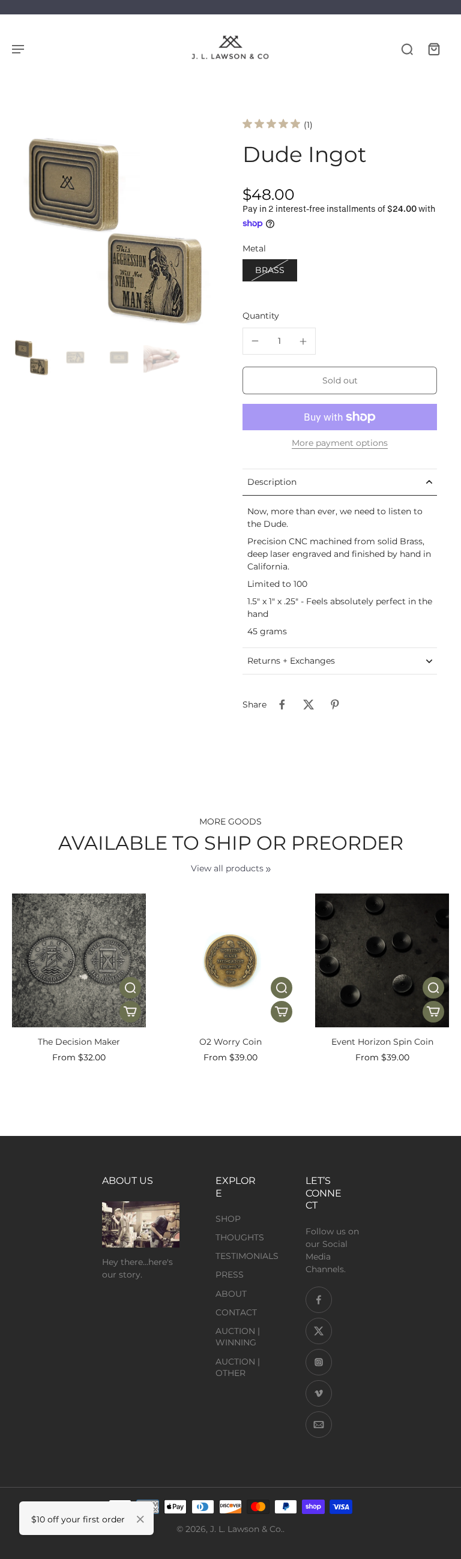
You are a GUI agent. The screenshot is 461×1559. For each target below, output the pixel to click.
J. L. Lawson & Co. (246, 1529)
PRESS (229, 1274)
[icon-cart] (433, 49)
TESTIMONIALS (247, 1256)
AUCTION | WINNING (237, 1337)
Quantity (261, 315)
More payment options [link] (340, 443)
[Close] (140, 1519)
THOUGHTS (239, 1237)
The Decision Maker (79, 1041)
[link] (268, 869)
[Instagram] (319, 1362)
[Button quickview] (130, 988)
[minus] (255, 340)
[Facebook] (319, 1300)
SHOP (228, 1218)
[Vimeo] (319, 1393)
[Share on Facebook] (282, 704)
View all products (227, 868)
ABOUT (231, 1293)
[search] (407, 49)
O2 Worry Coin (230, 1041)
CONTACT (236, 1312)
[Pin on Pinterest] (335, 704)
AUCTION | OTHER (237, 1367)
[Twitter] (319, 1331)
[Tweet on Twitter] (308, 704)
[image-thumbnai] (31, 357)
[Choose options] (130, 1012)
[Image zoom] (115, 230)
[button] (340, 380)
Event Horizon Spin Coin (382, 1041)
